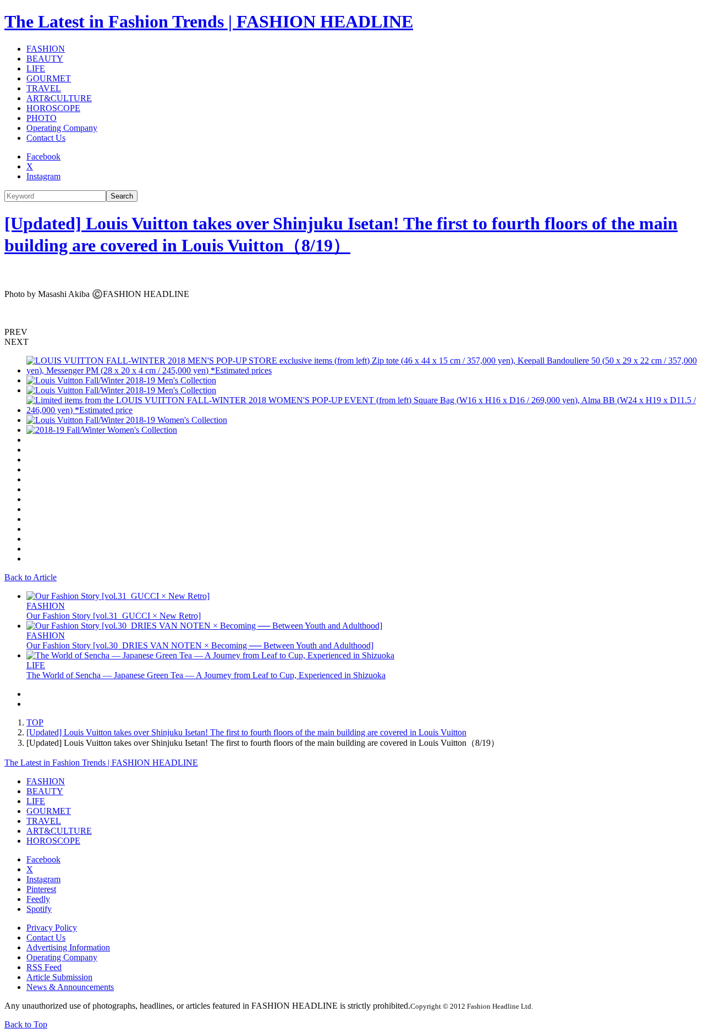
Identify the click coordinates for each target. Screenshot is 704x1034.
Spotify (39, 909)
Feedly (38, 899)
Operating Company (61, 128)
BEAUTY (44, 58)
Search (122, 196)
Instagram (43, 176)
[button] (352, 332)
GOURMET (48, 78)
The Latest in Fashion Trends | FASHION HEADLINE (208, 21)
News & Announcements (70, 987)
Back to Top (25, 1024)
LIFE (35, 68)
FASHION (45, 48)
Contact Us (45, 137)
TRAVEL (43, 88)
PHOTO (41, 118)
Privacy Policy (51, 927)
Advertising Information (68, 947)
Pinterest (41, 889)
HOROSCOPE (53, 108)
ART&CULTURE (59, 98)
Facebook (43, 156)
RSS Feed (44, 967)
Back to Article (30, 577)
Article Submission (59, 977)
